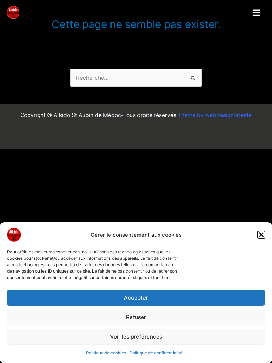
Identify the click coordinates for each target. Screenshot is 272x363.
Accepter (136, 297)
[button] (261, 234)
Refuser (136, 317)
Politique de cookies (106, 353)
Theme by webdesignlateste (215, 115)
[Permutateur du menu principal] (256, 12)
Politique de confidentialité (156, 353)
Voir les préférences (136, 336)
